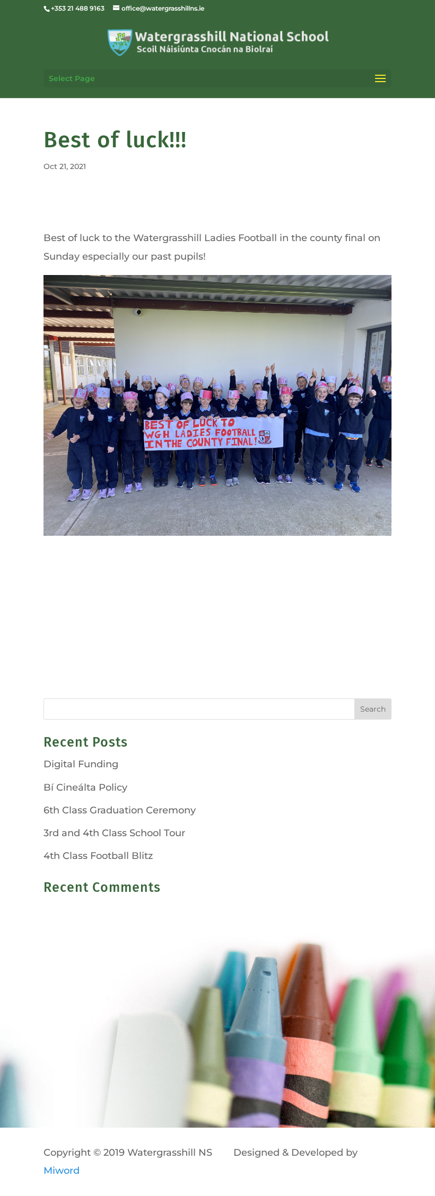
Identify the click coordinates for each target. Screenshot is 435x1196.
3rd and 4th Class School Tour (114, 833)
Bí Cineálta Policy (85, 787)
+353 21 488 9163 (78, 8)
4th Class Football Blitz (98, 856)
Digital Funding (81, 764)
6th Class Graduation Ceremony (120, 810)
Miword (62, 1170)
